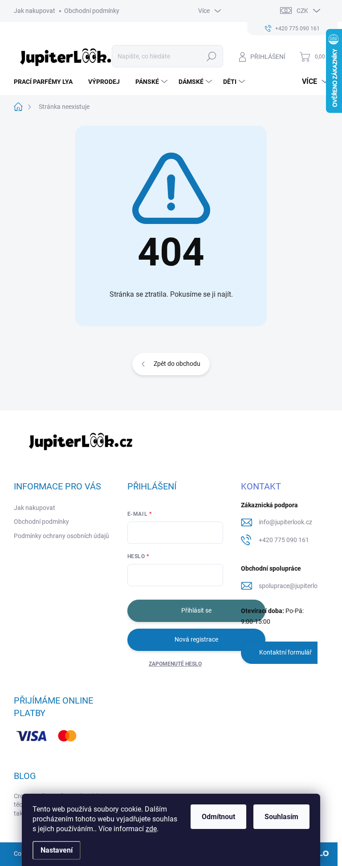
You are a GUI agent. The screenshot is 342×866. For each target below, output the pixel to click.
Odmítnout (218, 816)
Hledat (211, 56)
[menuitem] (46, 81)
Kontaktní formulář (285, 652)
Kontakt (261, 486)
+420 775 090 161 (284, 539)
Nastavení (57, 850)
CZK (302, 10)
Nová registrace (196, 639)
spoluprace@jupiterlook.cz (295, 585)
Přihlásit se (196, 610)
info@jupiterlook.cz (285, 522)
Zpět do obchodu (177, 363)
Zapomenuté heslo (175, 664)
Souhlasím (281, 816)
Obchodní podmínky (91, 10)
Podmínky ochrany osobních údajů (61, 535)
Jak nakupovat (34, 10)
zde (151, 829)
